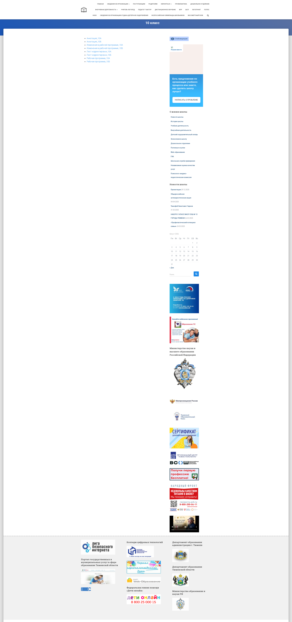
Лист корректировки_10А (99, 51)
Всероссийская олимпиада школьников (168, 15)
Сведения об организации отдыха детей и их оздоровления (124, 15)
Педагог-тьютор (144, 9)
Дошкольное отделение (199, 4)
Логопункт (196, 9)
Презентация (176, 190)
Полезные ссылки (178, 148)
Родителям (153, 4)
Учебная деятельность (180, 126)
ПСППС (206, 9)
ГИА (172, 156)
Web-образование (178, 152)
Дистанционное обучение (165, 9)
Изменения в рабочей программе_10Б (105, 48)
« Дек (172, 268)
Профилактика (181, 4)
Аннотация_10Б (94, 41)
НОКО (95, 15)
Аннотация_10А (94, 38)
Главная (100, 4)
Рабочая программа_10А (98, 58)
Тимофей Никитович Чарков (182, 206)
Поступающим (139, 4)
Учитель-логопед (128, 9)
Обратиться (166, 4)
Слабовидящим (181, 39)
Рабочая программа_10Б (98, 61)
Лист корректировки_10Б (99, 55)
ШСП (187, 9)
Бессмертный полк (195, 15)
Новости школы (177, 117)
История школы (177, 121)
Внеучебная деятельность (105, 9)
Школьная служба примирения (183, 161)
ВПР (180, 9)
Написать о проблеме (186, 100)
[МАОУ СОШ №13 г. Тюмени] (83, 10)
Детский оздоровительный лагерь (184, 134)
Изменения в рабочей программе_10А (105, 45)
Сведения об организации (117, 4)
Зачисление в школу (179, 139)
